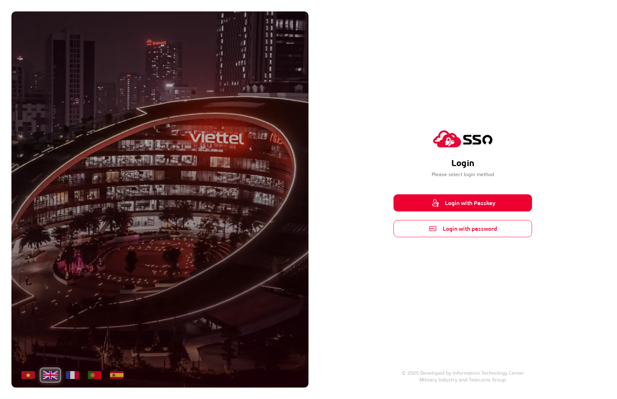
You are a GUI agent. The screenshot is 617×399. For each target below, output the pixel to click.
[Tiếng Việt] (28, 375)
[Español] (116, 375)
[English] (50, 375)
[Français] (72, 375)
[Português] (94, 375)
